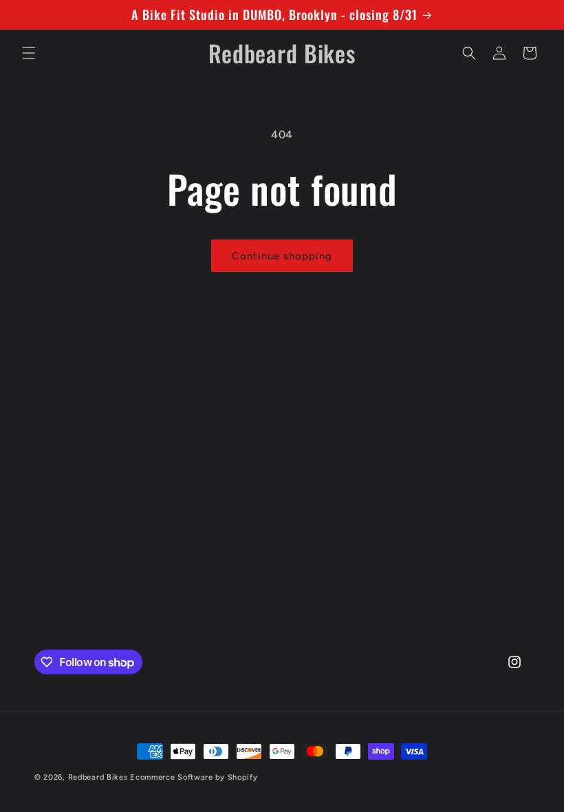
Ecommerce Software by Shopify (193, 777)
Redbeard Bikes (98, 777)
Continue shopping (282, 256)
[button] (29, 53)
